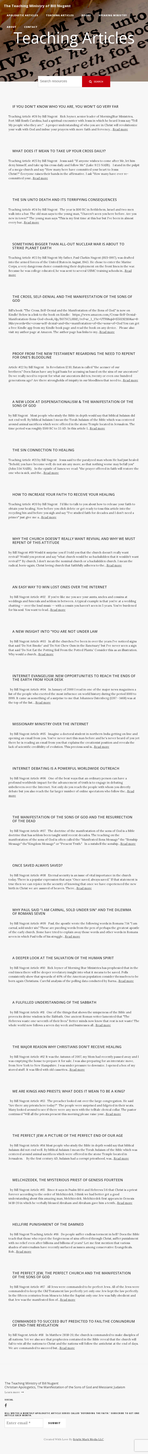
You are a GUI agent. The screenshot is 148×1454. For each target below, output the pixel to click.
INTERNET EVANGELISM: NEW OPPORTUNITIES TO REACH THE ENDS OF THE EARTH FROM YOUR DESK (73, 677)
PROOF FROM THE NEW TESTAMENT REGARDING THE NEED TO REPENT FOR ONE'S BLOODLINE (73, 355)
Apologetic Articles (22, 15)
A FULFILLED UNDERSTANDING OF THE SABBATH (54, 1002)
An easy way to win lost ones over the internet (59, 587)
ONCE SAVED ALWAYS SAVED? (37, 865)
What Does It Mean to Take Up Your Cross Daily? (59, 151)
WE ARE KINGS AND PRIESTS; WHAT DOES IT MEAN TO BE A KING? (68, 1091)
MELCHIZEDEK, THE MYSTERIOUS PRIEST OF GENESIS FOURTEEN (67, 1180)
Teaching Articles (60, 15)
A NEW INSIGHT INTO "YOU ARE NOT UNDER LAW (55, 631)
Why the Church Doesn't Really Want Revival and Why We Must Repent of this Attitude (73, 540)
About (11, 27)
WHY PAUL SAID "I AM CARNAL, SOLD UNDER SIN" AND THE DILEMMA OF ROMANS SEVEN (71, 911)
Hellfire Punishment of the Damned (48, 1224)
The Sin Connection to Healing (43, 450)
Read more (120, 129)
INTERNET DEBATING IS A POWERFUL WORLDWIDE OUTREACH (65, 768)
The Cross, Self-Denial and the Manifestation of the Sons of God (72, 298)
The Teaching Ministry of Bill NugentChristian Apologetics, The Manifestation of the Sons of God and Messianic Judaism (65, 1385)
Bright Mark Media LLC (88, 1439)
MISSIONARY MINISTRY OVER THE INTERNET (50, 724)
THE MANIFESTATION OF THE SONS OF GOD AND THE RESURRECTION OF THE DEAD (72, 819)
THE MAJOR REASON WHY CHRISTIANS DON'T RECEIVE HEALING (66, 1046)
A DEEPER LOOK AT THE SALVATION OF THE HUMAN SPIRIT (63, 958)
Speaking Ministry (113, 15)
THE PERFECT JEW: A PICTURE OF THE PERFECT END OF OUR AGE (67, 1135)
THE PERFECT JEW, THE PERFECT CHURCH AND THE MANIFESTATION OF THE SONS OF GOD (71, 1275)
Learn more (13, 1392)
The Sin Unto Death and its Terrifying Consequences (64, 199)
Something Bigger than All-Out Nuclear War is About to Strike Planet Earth (68, 246)
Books (86, 15)
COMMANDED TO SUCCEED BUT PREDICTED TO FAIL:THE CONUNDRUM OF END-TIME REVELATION (73, 1323)
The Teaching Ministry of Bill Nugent (37, 5)
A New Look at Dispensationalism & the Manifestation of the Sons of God (72, 403)
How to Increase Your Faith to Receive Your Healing (63, 494)
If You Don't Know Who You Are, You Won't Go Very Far (65, 106)
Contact (31, 27)
